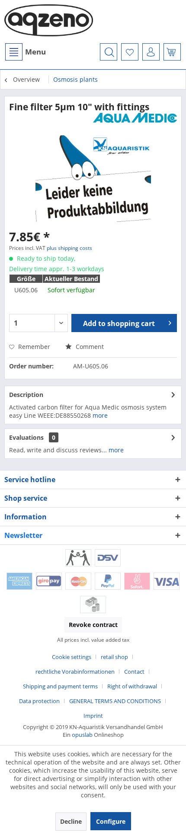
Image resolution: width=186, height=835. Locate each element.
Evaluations (26, 437)
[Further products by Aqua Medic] (135, 120)
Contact (134, 671)
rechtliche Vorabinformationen (75, 671)
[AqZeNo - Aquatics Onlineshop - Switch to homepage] (48, 21)
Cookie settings (71, 657)
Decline (71, 821)
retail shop (114, 657)
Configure (110, 821)
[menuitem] (25, 52)
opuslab (82, 735)
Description (26, 394)
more (100, 415)
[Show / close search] (108, 52)
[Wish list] (129, 52)
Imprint (93, 716)
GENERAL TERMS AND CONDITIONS (115, 701)
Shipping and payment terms (60, 686)
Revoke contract (93, 625)
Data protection (39, 701)
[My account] (151, 52)
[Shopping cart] (172, 52)
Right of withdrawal (132, 686)
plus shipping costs (69, 248)
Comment (89, 346)
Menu (35, 52)
